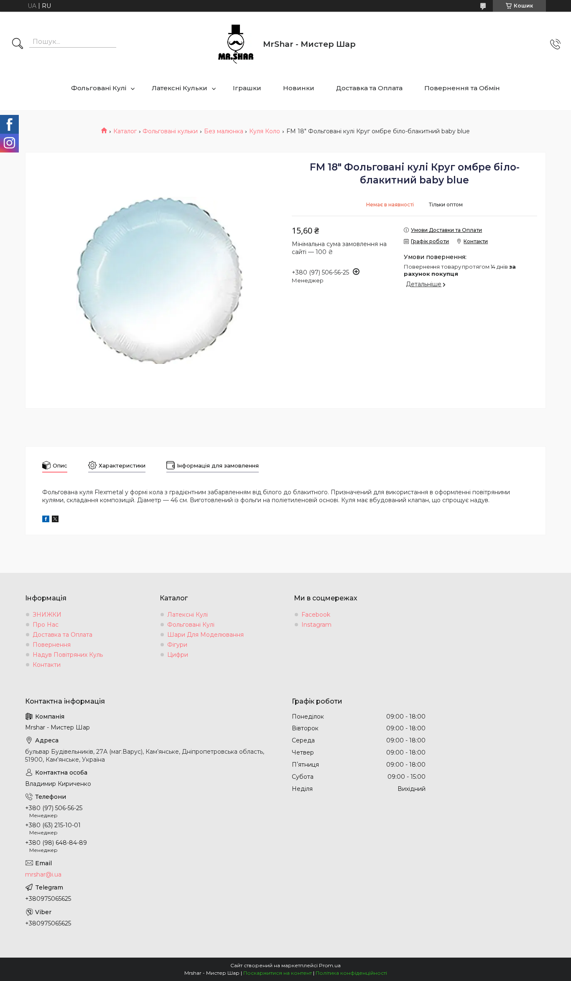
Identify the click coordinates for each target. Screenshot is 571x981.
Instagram (316, 624)
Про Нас (46, 624)
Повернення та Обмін (462, 88)
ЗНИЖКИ (47, 614)
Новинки (298, 88)
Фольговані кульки (170, 131)
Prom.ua (330, 965)
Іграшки (247, 88)
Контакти (47, 664)
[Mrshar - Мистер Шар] (236, 44)
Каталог (125, 131)
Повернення (52, 644)
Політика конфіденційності (351, 973)
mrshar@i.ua (43, 874)
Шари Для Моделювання (205, 634)
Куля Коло (264, 131)
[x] (55, 520)
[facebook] (45, 520)
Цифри (177, 654)
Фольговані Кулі (98, 88)
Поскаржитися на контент (277, 973)
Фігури (177, 644)
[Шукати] (17, 44)
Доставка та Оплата (369, 88)
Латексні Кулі (187, 614)
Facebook (315, 614)
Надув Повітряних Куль (68, 654)
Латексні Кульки (179, 88)
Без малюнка (223, 131)
